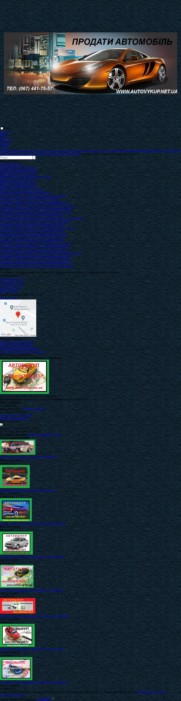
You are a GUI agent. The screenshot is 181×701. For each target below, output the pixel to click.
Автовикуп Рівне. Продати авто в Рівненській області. (33, 237)
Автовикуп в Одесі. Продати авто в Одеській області (32, 230)
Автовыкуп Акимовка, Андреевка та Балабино (28, 456)
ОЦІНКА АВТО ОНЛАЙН (16, 342)
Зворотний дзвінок (33, 408)
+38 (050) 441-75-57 (12, 285)
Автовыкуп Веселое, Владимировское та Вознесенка (32, 556)
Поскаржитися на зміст (151, 691)
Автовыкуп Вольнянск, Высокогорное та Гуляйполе (31, 590)
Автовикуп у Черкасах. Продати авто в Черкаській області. (35, 256)
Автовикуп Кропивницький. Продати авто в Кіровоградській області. (42, 218)
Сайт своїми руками (12, 695)
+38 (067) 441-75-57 (12, 278)
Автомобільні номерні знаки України (22, 351)
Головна (5, 131)
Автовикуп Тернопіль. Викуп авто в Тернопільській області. (36, 243)
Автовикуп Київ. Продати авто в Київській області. (31, 215)
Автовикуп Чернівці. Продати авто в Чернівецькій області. (35, 259)
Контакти (5, 141)
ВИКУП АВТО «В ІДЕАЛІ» (17, 167)
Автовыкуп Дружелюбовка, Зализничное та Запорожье (33, 682)
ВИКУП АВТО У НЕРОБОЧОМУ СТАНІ (25, 176)
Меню (8, 128)
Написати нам (8, 291)
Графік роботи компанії (14, 418)
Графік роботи (8, 297)
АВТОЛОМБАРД (10, 164)
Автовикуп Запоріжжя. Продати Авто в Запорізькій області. (36, 208)
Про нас (5, 138)
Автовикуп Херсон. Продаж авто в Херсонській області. (34, 250)
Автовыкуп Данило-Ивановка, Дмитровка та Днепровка (34, 615)
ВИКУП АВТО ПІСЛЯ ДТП (17, 179)
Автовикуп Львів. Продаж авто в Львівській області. (32, 224)
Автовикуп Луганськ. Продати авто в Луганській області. (35, 221)
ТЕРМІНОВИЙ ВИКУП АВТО (19, 170)
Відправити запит (11, 408)
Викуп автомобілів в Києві (44, 434)
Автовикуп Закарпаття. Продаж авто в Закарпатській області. (37, 265)
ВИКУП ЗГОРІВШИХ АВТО (18, 186)
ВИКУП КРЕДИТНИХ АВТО (18, 183)
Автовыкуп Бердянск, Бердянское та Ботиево (27, 490)
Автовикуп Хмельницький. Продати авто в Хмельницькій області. (40, 253)
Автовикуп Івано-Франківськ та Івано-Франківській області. (36, 211)
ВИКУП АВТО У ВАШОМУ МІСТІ (22, 189)
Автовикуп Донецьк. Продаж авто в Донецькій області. (33, 202)
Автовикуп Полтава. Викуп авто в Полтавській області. (34, 234)
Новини (5, 144)
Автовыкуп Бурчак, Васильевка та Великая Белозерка (32, 523)
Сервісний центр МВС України (19, 348)
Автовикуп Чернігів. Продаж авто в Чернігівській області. (35, 262)
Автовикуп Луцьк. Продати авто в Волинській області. (33, 195)
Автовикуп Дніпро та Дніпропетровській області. (30, 199)
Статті (4, 147)
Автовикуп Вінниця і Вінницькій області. (25, 192)
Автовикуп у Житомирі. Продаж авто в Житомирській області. (38, 205)
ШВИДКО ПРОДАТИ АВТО (18, 173)
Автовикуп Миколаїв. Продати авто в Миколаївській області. (37, 227)
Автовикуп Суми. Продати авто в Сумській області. (31, 240)
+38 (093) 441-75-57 (12, 281)
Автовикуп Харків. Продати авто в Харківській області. (34, 246)
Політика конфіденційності (16, 345)
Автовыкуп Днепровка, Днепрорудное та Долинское (32, 649)
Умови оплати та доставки (16, 415)
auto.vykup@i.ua (9, 288)
